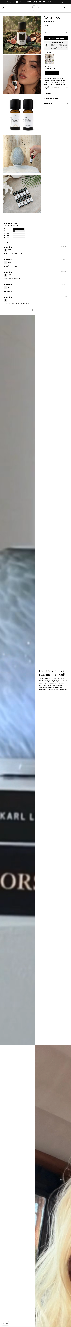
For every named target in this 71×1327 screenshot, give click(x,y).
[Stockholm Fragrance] (35, 8)
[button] (3, 8)
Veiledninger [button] (48, 103)
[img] (8, 247)
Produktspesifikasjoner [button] (51, 98)
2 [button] (34, 310)
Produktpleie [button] (48, 93)
